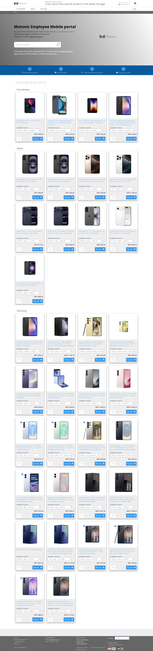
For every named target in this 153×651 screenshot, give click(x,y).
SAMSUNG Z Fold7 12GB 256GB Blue (29, 549)
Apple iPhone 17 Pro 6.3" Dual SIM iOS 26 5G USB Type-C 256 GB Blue (29, 232)
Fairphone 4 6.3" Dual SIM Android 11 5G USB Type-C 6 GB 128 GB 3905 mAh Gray (60, 123)
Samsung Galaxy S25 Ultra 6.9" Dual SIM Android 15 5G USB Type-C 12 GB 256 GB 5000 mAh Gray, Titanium (92, 448)
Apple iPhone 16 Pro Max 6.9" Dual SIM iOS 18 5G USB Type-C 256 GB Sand (92, 180)
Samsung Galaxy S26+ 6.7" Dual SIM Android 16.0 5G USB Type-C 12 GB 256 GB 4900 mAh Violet (28, 603)
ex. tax (89, 647)
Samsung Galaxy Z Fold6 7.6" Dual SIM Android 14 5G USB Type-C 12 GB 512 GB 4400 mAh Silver (92, 396)
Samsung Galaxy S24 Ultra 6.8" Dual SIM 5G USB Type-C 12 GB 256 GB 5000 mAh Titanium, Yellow (91, 344)
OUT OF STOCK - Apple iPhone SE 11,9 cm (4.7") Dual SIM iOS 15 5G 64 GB (92, 122)
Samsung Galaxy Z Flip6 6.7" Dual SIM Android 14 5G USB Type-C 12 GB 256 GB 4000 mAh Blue (61, 396)
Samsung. (43, 9)
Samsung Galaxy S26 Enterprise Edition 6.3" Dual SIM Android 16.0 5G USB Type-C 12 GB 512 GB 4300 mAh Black (60, 604)
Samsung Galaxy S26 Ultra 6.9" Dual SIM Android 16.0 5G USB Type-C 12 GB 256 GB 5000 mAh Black (122, 551)
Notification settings (81, 643)
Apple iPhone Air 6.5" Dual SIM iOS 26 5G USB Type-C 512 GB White (123, 232)
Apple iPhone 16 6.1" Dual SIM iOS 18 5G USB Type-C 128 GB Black (29, 180)
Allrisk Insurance (36, 36)
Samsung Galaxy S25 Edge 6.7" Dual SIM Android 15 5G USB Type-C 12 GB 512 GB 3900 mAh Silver (60, 500)
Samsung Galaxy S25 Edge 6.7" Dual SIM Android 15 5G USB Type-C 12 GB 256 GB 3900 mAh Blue (29, 500)
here (102, 3)
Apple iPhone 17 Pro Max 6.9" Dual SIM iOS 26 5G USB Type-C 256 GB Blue (61, 232)
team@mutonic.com (54, 639)
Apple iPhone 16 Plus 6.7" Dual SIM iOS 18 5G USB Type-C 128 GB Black (61, 180)
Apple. (33, 9)
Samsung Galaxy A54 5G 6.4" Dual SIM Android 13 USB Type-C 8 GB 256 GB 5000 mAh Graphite (29, 344)
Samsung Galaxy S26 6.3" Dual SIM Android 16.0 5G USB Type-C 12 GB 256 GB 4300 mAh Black (91, 551)
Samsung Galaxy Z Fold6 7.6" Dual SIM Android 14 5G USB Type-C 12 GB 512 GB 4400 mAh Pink (123, 396)
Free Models (21, 9)
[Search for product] (58, 44)
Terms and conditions (82, 639)
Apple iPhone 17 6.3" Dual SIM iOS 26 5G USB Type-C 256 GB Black (91, 232)
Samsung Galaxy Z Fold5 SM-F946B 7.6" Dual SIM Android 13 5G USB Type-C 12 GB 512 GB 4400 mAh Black (61, 344)
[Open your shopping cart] (135, 5)
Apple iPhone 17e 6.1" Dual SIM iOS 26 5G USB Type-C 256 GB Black (29, 284)
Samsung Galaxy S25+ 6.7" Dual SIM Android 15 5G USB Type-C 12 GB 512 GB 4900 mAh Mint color (61, 448)
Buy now (36, 139)
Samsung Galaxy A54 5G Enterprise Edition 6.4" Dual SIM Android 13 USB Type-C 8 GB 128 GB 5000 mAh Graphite (122, 124)
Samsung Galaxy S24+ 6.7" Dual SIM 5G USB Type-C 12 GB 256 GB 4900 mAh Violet (28, 396)
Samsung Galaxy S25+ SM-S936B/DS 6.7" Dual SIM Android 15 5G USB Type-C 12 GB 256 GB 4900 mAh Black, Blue (123, 449)
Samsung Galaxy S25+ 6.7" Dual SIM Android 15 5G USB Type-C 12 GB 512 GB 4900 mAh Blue (29, 448)
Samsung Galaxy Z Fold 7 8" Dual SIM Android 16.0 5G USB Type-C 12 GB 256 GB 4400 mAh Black (91, 500)
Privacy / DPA (79, 641)
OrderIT (16, 12)
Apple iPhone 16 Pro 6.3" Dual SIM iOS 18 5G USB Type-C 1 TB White (123, 180)
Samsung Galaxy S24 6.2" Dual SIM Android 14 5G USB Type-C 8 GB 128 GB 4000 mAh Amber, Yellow (122, 344)
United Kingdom (124, 4)
